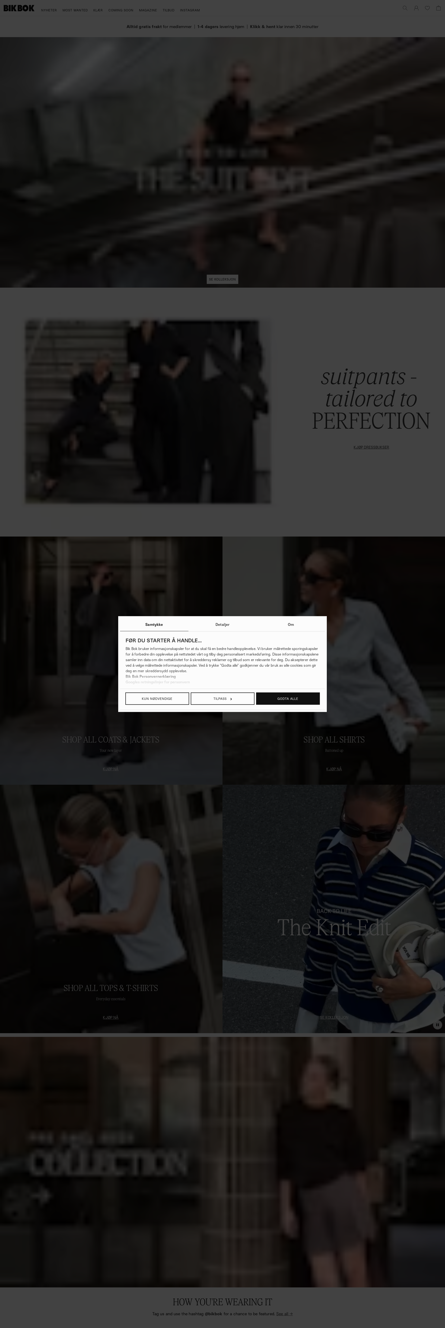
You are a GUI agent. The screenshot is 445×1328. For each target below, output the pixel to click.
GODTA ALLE (287, 699)
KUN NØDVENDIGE (157, 699)
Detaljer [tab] (222, 624)
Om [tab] (291, 624)
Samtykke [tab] (154, 624)
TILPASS (220, 699)
